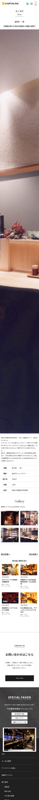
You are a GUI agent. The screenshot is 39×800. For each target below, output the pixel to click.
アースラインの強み (9, 768)
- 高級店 (6, 787)
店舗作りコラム (7, 775)
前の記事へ (5, 554)
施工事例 (5, 782)
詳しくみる (5, 585)
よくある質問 (6, 761)
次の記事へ (33, 554)
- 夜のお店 (7, 791)
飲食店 (5, 573)
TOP (3, 754)
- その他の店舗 (9, 796)
